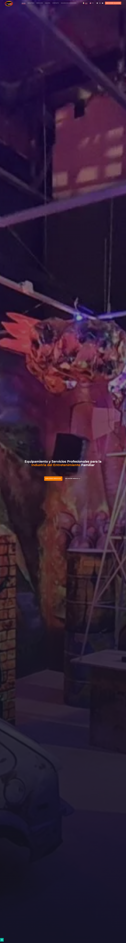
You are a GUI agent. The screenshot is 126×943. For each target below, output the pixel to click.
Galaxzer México (72, 478)
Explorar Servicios (53, 478)
